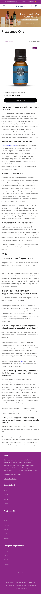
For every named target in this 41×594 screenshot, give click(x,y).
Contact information (21, 588)
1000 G (6, 503)
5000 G (6, 538)
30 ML (6, 490)
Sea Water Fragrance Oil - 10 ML (14, 93)
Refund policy (32, 582)
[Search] (32, 6)
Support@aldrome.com (12, 474)
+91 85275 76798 (10, 478)
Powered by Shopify (20, 582)
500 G (6, 499)
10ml (22, 361)
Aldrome (12, 582)
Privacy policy (10, 585)
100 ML (6, 495)
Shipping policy (32, 585)
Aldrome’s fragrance (9, 145)
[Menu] (4, 6)
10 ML (6, 516)
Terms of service (21, 585)
